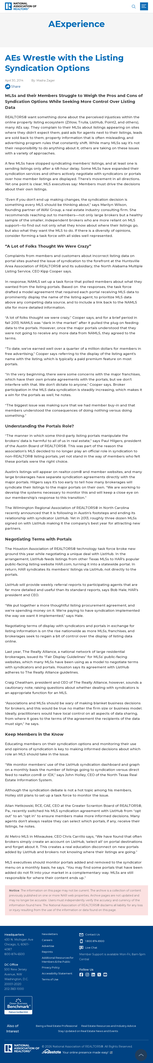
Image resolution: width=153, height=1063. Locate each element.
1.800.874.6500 (94, 941)
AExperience (76, 24)
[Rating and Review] (18, 1013)
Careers (47, 940)
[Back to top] (141, 1055)
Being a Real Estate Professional (56, 1025)
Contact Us (92, 934)
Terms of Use (50, 979)
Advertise (48, 946)
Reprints (47, 951)
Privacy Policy (51, 967)
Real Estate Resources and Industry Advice (108, 1025)
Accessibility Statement (57, 973)
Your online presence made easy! (87, 1052)
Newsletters (50, 934)
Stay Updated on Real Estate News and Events (88, 1031)
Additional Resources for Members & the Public (58, 959)
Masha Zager (45, 80)
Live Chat (91, 947)
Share (16, 86)
